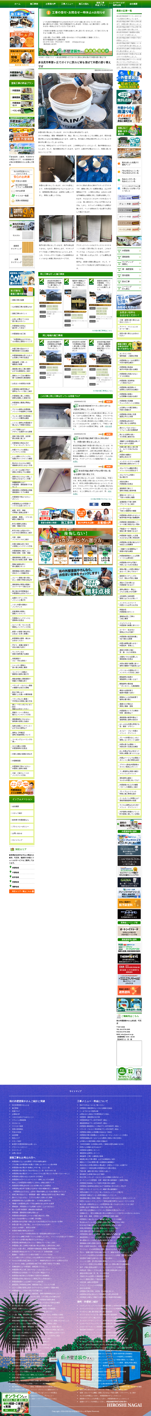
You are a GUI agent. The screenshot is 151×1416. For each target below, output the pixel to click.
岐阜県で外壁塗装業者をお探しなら (24, 1144)
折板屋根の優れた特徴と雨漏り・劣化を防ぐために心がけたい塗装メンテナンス (107, 1198)
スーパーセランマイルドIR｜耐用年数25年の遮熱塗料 (98, 1315)
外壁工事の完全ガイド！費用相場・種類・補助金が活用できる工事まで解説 (38, 1194)
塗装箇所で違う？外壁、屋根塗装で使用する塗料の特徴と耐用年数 (103, 1371)
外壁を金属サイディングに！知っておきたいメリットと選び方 (101, 1192)
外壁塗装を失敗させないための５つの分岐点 (27, 1176)
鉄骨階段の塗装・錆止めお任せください (21, 639)
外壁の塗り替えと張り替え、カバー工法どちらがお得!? (31, 1224)
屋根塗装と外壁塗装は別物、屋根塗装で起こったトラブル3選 (33, 1284)
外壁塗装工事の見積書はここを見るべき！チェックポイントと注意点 (104, 1135)
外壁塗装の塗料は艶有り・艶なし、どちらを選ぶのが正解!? (100, 1378)
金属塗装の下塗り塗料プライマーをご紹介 (128, 503)
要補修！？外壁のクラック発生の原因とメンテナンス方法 (32, 1254)
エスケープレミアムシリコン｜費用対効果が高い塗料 (98, 1323)
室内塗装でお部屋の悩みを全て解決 (92, 1174)
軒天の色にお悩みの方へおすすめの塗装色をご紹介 (22, 532)
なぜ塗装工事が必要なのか (22, 307)
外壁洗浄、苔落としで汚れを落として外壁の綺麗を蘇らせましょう (103, 1270)
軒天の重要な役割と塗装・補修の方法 (19, 525)
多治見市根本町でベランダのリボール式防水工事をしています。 (129, 17)
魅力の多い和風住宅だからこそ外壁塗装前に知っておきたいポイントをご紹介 (107, 1204)
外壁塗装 (21, 90)
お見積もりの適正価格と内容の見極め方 (129, 409)
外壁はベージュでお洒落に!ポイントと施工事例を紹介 (130, 759)
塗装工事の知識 (18, 300)
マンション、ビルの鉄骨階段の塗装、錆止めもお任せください (101, 1249)
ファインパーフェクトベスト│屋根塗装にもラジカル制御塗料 (101, 1308)
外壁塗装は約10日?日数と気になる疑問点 (128, 422)
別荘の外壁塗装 (85, 1288)
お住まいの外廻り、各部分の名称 (23, 1227)
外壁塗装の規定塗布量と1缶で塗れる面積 (129, 638)
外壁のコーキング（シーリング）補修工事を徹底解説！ (99, 1189)
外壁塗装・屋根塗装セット (21, 104)
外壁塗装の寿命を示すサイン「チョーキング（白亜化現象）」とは (35, 1251)
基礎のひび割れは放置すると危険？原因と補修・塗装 (30, 1360)
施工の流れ (84, 4)
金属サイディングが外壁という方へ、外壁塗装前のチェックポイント (104, 1402)
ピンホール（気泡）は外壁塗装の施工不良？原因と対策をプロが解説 (36, 1263)
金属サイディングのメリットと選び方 (19, 599)
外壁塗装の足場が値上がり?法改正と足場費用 (130, 543)
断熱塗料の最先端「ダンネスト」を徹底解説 (130, 685)
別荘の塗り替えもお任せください (130, 334)
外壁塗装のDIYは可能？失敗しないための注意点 (129, 564)
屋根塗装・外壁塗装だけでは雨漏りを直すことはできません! (33, 1206)
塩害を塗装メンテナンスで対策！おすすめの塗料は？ (30, 1341)
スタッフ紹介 (17, 813)
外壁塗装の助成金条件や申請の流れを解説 (129, 368)
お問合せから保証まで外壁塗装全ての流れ (94, 1114)
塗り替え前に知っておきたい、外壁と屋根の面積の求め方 (32, 1305)
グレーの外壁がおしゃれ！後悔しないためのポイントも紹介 (33, 1375)
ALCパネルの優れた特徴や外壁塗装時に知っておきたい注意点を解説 (36, 1302)
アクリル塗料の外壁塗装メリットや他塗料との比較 (22, 410)
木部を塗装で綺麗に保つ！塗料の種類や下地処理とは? (130, 665)
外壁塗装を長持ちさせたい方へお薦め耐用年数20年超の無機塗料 (102, 1384)
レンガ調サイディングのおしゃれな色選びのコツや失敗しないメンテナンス (38, 1257)
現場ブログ (50, 57)
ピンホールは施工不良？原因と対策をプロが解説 (21, 471)
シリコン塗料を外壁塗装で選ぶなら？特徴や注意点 (22, 424)
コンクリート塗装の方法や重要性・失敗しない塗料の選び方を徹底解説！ (105, 1264)
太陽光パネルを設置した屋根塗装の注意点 (129, 658)
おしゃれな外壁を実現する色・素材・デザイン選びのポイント (33, 1369)
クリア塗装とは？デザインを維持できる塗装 (22, 431)
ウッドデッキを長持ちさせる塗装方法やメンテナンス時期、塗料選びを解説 (106, 1255)
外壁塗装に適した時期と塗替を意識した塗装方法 (21, 397)
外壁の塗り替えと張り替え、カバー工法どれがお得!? (129, 449)
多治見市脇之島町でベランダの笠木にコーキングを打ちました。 (129, 60)
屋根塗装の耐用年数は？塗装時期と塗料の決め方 (129, 718)
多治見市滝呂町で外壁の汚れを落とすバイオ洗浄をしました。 (129, 55)
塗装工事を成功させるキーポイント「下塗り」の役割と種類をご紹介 (104, 1389)
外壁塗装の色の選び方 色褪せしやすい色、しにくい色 (31, 1167)
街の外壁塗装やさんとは (20, 1105)
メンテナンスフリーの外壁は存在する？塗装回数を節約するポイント (36, 1233)
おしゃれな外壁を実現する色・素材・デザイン (130, 725)
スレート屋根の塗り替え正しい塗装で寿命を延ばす (22, 579)
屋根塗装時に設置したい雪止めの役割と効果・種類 (22, 559)
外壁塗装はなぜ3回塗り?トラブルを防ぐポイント (21, 505)
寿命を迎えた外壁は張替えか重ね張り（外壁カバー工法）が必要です (104, 1165)
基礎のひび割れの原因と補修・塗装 (126, 705)
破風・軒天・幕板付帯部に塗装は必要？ (20, 511)
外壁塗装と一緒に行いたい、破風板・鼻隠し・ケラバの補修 (100, 1219)
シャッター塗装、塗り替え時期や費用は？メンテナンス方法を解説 (103, 1261)
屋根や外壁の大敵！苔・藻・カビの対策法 (128, 651)
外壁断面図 (16, 761)
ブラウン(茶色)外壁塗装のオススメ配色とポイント (129, 766)
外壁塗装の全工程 (19, 334)
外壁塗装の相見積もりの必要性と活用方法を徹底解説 (30, 1275)
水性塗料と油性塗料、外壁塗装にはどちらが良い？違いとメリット (103, 1381)
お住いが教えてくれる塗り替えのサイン (20, 320)
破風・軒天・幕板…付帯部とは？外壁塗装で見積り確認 (99, 1216)
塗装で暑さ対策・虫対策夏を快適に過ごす (21, 437)
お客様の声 (51, 4)
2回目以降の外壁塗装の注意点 (126, 483)
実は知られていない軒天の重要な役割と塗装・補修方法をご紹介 (102, 1222)
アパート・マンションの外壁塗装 (91, 1285)
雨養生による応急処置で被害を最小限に (129, 698)
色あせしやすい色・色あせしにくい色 (129, 180)
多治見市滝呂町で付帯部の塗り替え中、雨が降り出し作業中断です (129, 66)
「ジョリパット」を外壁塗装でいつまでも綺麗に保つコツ (32, 1312)
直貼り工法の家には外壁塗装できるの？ (127, 584)
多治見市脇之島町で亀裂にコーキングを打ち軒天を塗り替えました (129, 44)
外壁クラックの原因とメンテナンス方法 (20, 451)
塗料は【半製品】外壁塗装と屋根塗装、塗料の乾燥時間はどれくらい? (36, 1293)
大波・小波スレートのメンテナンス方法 (20, 774)
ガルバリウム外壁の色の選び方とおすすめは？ (28, 1239)
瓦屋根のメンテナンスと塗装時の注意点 (21, 619)
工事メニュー (67, 4)
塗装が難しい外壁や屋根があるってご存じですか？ (130, 570)
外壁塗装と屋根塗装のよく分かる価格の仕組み (96, 1108)
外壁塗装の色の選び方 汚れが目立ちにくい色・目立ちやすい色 (34, 1170)
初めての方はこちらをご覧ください (92, 1105)
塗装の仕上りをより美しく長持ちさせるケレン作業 (22, 478)
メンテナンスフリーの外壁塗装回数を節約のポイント (130, 462)
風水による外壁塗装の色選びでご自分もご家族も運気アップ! (33, 1182)
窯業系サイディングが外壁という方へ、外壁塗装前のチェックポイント (104, 1399)
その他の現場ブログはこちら (101, 499)
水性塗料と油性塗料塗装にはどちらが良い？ (129, 597)
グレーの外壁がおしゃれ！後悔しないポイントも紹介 (130, 739)
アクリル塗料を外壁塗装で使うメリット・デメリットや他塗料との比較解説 (106, 1356)
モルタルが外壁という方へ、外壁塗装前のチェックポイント (100, 1396)
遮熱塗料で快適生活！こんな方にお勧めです (95, 1330)
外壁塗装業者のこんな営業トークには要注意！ (130, 557)
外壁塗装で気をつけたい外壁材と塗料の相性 (21, 767)
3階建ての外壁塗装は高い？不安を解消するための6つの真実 (33, 1203)
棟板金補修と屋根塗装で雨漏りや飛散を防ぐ (21, 680)
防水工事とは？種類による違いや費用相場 (22, 693)
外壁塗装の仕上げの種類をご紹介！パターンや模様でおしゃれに (34, 1399)
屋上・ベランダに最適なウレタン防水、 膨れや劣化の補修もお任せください (38, 1333)
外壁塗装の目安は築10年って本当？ (19, 327)
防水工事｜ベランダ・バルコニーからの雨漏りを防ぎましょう (101, 1177)
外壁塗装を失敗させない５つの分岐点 (129, 375)
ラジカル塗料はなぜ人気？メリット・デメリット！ (130, 806)
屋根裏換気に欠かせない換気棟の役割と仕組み (21, 720)
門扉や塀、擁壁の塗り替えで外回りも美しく (95, 1171)
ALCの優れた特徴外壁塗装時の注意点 (19, 747)
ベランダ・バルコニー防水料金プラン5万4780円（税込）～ (100, 1129)
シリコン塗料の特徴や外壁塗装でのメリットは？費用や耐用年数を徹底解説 (106, 1353)
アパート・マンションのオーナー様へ (129, 328)
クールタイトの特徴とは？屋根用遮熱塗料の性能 (130, 799)
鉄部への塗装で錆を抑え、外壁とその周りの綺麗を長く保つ (100, 1246)
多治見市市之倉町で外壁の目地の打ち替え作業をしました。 (129, 50)
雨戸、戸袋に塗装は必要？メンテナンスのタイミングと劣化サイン (103, 1267)
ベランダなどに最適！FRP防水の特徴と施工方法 (22, 700)
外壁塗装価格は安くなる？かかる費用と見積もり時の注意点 (100, 1138)
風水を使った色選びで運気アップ (130, 164)
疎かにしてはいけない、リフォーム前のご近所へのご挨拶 (32, 1197)
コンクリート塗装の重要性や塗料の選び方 (20, 673)
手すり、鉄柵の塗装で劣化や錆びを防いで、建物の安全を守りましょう (104, 1252)
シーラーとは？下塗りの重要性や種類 (128, 510)
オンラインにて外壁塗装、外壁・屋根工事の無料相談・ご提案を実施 (104, 1180)
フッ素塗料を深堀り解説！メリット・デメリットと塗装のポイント (35, 1389)
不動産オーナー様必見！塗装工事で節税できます (129, 530)
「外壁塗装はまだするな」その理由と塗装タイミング (22, 340)
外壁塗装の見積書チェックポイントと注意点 (130, 402)
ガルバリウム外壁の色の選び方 (127, 476)
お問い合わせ (17, 833)
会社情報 (15, 1135)
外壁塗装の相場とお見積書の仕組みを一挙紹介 (96, 1132)
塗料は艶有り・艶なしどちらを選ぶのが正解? (128, 590)
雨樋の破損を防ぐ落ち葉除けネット (19, 565)
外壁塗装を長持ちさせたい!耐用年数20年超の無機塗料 (130, 516)
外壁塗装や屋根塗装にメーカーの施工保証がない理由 (130, 523)
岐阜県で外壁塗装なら (20, 820)
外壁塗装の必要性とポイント (90, 1150)
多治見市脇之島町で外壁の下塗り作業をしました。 (129, 39)
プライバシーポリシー (20, 827)
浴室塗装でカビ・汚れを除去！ (19, 660)
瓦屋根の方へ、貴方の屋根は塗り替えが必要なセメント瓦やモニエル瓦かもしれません (110, 1213)
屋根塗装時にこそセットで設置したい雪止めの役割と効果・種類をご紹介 (105, 1237)
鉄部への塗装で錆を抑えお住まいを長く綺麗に (21, 633)
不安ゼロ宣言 (16, 1132)
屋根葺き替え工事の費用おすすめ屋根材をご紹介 (21, 370)
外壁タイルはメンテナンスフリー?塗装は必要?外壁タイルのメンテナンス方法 (107, 1201)
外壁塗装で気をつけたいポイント (21, 498)
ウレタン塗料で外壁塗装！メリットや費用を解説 (22, 417)
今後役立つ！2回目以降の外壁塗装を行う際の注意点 (98, 1168)
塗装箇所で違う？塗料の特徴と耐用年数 (128, 489)
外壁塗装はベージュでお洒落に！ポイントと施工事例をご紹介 (33, 1384)
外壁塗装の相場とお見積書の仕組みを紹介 (129, 395)
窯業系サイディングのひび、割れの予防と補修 (129, 577)
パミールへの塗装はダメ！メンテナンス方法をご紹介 (130, 671)
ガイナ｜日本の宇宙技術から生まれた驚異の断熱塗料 (98, 1345)
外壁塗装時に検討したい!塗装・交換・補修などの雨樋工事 (100, 1234)
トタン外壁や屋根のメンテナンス (19, 606)
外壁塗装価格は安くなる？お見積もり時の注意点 (22, 356)
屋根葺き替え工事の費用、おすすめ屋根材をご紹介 (97, 1159)
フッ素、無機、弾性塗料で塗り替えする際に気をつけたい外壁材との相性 (37, 1315)
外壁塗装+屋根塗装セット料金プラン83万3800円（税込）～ (100, 1126)
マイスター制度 (17, 1126)
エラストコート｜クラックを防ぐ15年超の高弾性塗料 (98, 1335)
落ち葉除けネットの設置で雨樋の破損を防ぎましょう (98, 1240)
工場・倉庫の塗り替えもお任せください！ (130, 321)
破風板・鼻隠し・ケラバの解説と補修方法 (22, 518)
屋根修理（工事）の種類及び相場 (19, 363)
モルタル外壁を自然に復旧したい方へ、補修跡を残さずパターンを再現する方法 (40, 1260)
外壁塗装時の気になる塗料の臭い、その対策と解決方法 (31, 1200)
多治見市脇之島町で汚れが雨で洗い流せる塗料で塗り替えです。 (129, 28)
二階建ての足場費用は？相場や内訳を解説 (129, 550)
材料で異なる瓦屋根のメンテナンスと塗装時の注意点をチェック (102, 1210)
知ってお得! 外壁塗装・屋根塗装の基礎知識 (27, 1209)
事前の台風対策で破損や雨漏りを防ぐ (127, 692)
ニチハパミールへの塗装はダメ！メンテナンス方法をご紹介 (33, 1348)
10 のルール (16, 1123)
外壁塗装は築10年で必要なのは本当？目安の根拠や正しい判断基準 (35, 1188)
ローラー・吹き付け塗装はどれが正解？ (127, 631)
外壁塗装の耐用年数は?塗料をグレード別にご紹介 (22, 390)
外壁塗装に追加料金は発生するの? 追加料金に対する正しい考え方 (103, 1186)
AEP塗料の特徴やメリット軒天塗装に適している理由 (130, 813)
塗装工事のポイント (19, 313)
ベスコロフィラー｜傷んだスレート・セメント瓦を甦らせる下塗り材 (104, 1317)
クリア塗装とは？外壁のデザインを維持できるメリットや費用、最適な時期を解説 (108, 1363)
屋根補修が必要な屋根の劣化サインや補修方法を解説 (98, 1243)
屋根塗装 (21, 97)
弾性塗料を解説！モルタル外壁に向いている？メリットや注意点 (34, 1393)
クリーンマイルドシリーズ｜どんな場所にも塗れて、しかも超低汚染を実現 (106, 1348)
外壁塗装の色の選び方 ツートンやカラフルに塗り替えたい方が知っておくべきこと (41, 1173)
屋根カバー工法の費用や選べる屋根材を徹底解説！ (97, 1162)
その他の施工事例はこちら (102, 331)
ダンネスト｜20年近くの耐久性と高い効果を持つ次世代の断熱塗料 (103, 1341)
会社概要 (134, 4)
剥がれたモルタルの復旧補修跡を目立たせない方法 (22, 464)
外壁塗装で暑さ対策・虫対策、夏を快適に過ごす (97, 1291)
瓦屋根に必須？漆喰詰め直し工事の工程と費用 (96, 1207)
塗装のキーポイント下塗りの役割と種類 (127, 496)
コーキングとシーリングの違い (22, 740)
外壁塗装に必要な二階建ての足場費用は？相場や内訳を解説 (100, 1297)
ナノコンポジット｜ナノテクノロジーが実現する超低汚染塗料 (101, 1333)
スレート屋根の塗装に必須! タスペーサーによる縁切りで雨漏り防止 (35, 1287)
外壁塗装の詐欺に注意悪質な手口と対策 (128, 415)
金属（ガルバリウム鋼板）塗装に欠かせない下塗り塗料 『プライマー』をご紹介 (108, 1393)
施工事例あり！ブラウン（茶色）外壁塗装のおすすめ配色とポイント (36, 1387)
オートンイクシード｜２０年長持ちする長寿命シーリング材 (100, 1351)
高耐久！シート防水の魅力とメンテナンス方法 (21, 713)
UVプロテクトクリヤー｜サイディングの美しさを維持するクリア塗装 (104, 1338)
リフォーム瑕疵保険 (19, 1120)
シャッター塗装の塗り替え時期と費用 (19, 666)
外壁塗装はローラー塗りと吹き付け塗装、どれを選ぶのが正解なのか (36, 1297)
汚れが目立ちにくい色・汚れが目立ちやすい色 (131, 172)
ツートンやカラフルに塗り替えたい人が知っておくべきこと (131, 188)
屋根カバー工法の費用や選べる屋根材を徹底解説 (21, 377)
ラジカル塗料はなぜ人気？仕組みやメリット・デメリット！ (33, 1396)
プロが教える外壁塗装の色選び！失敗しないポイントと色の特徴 (34, 1164)
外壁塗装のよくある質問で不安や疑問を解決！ (130, 361)
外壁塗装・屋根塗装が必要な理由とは (25, 1212)
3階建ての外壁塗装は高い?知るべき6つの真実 (130, 442)
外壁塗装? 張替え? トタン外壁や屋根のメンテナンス (98, 1195)
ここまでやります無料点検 (89, 1111)
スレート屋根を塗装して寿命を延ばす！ (94, 1279)
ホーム (17, 4)
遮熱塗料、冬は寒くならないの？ (91, 1369)
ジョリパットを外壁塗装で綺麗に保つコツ (130, 624)
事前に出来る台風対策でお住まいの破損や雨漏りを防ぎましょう (34, 1353)
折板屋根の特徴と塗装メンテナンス (19, 612)
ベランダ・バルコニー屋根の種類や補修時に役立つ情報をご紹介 (34, 1323)
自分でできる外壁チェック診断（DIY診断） (27, 1218)
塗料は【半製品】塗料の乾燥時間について (21, 734)
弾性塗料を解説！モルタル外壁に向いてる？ (130, 779)
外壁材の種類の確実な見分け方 (125, 456)
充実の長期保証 (17, 1129)
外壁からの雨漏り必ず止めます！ (91, 1147)
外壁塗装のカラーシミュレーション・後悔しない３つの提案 (33, 1179)
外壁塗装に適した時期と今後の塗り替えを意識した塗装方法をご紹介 (36, 1245)
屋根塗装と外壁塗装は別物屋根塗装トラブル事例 (22, 491)
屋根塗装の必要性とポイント (90, 1153)
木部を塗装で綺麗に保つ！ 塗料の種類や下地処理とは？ (31, 1345)
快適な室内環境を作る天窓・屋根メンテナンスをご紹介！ (100, 1228)
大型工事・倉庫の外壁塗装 (89, 1282)
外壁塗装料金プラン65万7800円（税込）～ (95, 1120)
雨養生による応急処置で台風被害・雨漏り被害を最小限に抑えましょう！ (37, 1356)
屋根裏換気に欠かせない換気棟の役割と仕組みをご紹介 (31, 1338)
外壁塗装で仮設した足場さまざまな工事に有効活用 (130, 537)
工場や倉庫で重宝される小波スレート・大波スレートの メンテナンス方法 (38, 1317)
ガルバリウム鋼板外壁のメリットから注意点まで (129, 469)
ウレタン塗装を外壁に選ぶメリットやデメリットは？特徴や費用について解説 (107, 1360)
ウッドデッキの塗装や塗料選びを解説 (20, 653)
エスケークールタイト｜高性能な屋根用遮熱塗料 (97, 1327)
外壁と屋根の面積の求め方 (22, 754)
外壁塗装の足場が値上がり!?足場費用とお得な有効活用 (99, 1294)
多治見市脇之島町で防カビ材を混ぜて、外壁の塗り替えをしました (129, 23)
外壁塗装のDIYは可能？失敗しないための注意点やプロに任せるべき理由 (37, 1221)
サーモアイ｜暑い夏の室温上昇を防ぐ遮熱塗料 (96, 1312)
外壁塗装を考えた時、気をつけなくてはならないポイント (32, 1269)
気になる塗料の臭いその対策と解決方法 (127, 436)
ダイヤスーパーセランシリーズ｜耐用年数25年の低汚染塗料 (101, 1320)
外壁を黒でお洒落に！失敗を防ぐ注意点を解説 (129, 745)
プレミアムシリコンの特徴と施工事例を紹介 (128, 793)
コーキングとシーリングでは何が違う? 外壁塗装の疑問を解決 (33, 1299)
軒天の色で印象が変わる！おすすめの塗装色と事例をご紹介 (100, 1225)
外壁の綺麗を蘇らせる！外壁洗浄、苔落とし (129, 644)
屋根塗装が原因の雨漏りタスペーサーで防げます (21, 585)
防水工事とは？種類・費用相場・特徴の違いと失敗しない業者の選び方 (37, 1327)
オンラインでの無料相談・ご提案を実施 (129, 355)
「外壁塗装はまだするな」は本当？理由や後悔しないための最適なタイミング (39, 1191)
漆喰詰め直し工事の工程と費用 (127, 617)
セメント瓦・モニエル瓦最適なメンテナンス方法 (21, 626)
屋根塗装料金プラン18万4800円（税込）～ (95, 1123)
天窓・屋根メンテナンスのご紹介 (20, 538)
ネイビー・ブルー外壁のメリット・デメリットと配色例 (31, 1371)
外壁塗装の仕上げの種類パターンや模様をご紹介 (129, 786)
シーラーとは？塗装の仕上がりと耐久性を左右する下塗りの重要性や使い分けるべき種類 (111, 1387)
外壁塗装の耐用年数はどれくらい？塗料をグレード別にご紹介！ (34, 1242)
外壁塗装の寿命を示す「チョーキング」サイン (21, 444)
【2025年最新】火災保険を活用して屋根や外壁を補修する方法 (101, 1144)
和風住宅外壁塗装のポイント (127, 611)
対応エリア (16, 1138)
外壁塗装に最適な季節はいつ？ (21, 404)
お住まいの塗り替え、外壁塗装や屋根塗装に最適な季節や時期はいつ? (36, 1248)
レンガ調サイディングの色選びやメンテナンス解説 (22, 458)
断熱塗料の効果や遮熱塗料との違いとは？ (129, 678)
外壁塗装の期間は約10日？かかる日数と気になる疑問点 (31, 1185)
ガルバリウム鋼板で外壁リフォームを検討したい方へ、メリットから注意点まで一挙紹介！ (44, 1236)
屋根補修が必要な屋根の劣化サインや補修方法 (21, 572)
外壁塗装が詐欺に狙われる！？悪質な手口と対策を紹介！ (32, 1279)
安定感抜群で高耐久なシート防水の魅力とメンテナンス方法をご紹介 (36, 1335)
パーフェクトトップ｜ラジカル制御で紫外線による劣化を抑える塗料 (104, 1305)
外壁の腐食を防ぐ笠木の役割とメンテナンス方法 (22, 545)
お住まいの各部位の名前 (21, 383)
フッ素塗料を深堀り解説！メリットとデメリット (130, 772)
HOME (41, 57)
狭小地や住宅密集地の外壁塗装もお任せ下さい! (21, 592)
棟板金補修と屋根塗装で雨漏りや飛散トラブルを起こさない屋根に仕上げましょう (40, 1320)
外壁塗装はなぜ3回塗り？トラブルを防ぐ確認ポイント (31, 1272)
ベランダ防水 (21, 111)
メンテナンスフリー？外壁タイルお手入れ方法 (129, 604)
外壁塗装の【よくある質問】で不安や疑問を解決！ (30, 1161)
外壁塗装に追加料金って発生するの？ (127, 382)
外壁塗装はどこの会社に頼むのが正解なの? (27, 1290)
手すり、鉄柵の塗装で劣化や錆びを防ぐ (20, 646)
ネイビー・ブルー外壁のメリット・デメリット (129, 732)
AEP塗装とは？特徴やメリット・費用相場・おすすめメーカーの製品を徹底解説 (107, 1366)
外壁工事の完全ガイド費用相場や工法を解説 (20, 350)
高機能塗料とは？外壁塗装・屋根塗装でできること (22, 484)
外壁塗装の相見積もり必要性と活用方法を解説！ (130, 388)
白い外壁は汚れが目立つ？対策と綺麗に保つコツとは (130, 752)
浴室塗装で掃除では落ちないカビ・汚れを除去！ (97, 1258)
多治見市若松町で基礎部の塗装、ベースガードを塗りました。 (129, 33)
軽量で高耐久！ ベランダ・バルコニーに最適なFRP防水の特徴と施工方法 (38, 1330)
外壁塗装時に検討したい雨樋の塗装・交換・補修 (21, 552)
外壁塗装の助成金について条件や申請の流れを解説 (97, 1183)
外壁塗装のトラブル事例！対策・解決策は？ (130, 712)
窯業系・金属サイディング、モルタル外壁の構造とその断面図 (33, 1308)
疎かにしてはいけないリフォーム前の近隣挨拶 (129, 429)
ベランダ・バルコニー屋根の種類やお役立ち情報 (22, 687)
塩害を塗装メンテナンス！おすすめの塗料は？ (22, 727)
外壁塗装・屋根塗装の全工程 (90, 1117)
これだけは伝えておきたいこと (23, 1117)
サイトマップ (17, 840)
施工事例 (34, 4)
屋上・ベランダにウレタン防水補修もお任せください (22, 707)
